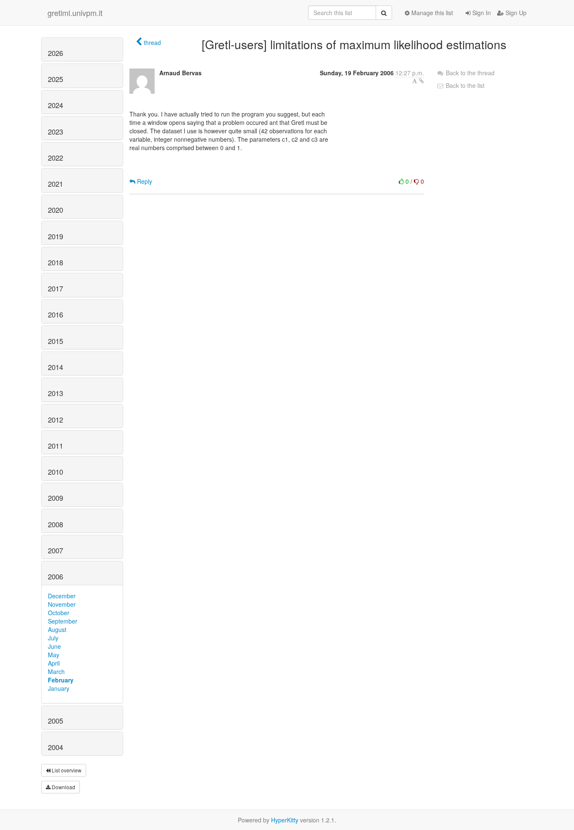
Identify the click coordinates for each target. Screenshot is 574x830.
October (58, 612)
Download (62, 786)
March (56, 671)
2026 (55, 53)
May (53, 654)
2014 (55, 367)
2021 (55, 184)
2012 (55, 420)
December (62, 596)
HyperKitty (284, 820)
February (61, 680)
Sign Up (515, 12)
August (57, 629)
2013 (55, 393)
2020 (55, 210)
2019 (55, 236)
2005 (55, 721)
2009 (55, 498)
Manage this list (431, 12)
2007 (55, 550)
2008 (55, 524)
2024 (55, 105)
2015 (55, 341)
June (54, 646)
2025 (55, 79)
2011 (55, 446)
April (54, 663)
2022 (55, 158)
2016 (55, 314)
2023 (55, 132)
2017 (55, 288)
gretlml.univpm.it (75, 12)
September (62, 621)
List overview (66, 770)
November (62, 604)
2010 (55, 472)
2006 (55, 576)
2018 (55, 262)
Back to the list (464, 85)
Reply (143, 181)
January (58, 688)
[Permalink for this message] (421, 81)
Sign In (481, 12)
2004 (55, 747)
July (53, 638)
